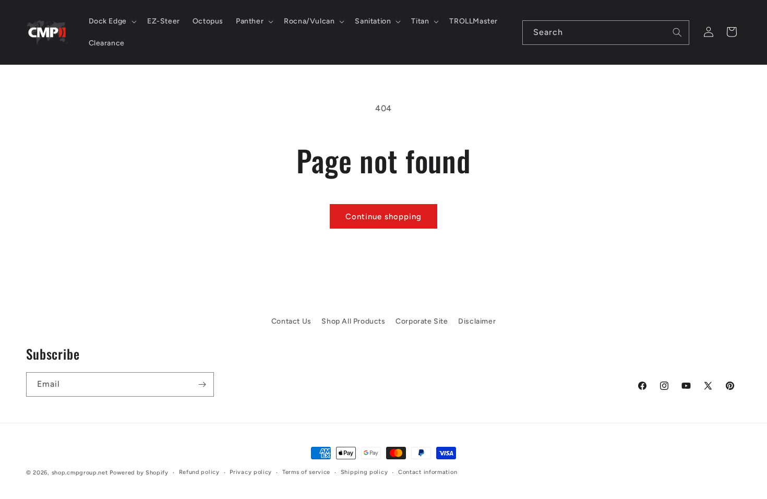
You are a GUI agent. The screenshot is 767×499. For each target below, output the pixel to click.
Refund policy (199, 472)
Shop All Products (353, 321)
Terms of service (306, 472)
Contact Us (291, 321)
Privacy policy (251, 472)
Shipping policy (364, 472)
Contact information (427, 472)
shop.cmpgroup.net (80, 472)
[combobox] (606, 32)
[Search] (677, 32)
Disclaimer (477, 321)
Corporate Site (422, 321)
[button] (111, 21)
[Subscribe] (201, 384)
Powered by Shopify (139, 472)
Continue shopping (383, 216)
